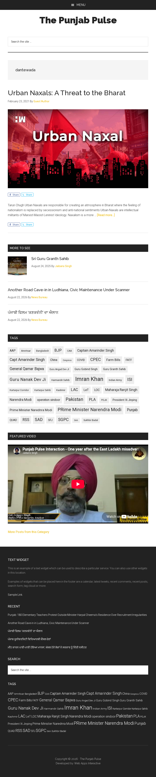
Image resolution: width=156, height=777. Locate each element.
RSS (25, 420)
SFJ (50, 420)
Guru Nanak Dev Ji (28, 379)
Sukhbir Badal (91, 420)
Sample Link (15, 594)
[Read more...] (106, 215)
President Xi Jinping (125, 400)
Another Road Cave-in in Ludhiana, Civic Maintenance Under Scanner (69, 290)
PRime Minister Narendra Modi (89, 409)
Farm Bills (113, 360)
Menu (80, 5)
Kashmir (60, 390)
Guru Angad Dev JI (59, 369)
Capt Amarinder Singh (27, 360)
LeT (86, 390)
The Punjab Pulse (78, 20)
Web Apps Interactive (87, 763)
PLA (92, 399)
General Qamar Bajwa (27, 369)
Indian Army (115, 380)
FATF (129, 360)
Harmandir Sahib (60, 380)
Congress (67, 360)
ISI (129, 379)
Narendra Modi (21, 400)
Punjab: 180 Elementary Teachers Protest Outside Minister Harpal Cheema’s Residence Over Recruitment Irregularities (77, 614)
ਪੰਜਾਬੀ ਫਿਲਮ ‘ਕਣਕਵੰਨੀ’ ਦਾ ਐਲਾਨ (33, 312)
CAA (69, 351)
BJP (58, 350)
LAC (74, 389)
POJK (104, 400)
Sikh (76, 420)
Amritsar (26, 350)
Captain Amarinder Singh (95, 350)
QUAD (13, 420)
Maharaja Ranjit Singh (121, 390)
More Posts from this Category (28, 532)
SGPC (63, 419)
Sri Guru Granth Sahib (50, 258)
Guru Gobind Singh (86, 369)
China (53, 360)
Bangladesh (42, 351)
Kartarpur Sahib (42, 390)
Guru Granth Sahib (114, 369)
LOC (97, 390)
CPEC (95, 359)
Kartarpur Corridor (19, 390)
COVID (81, 360)
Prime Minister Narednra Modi (31, 410)
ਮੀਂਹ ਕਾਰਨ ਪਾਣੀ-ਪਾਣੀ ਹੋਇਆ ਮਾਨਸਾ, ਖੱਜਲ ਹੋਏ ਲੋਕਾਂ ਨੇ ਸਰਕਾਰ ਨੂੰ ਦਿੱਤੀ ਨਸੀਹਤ (47, 647)
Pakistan (74, 399)
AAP (13, 350)
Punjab (132, 410)
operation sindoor (48, 400)
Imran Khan (89, 379)
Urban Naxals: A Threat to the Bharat (67, 93)
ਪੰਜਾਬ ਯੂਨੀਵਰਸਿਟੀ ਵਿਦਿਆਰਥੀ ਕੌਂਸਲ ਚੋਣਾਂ (29, 639)
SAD (39, 419)
